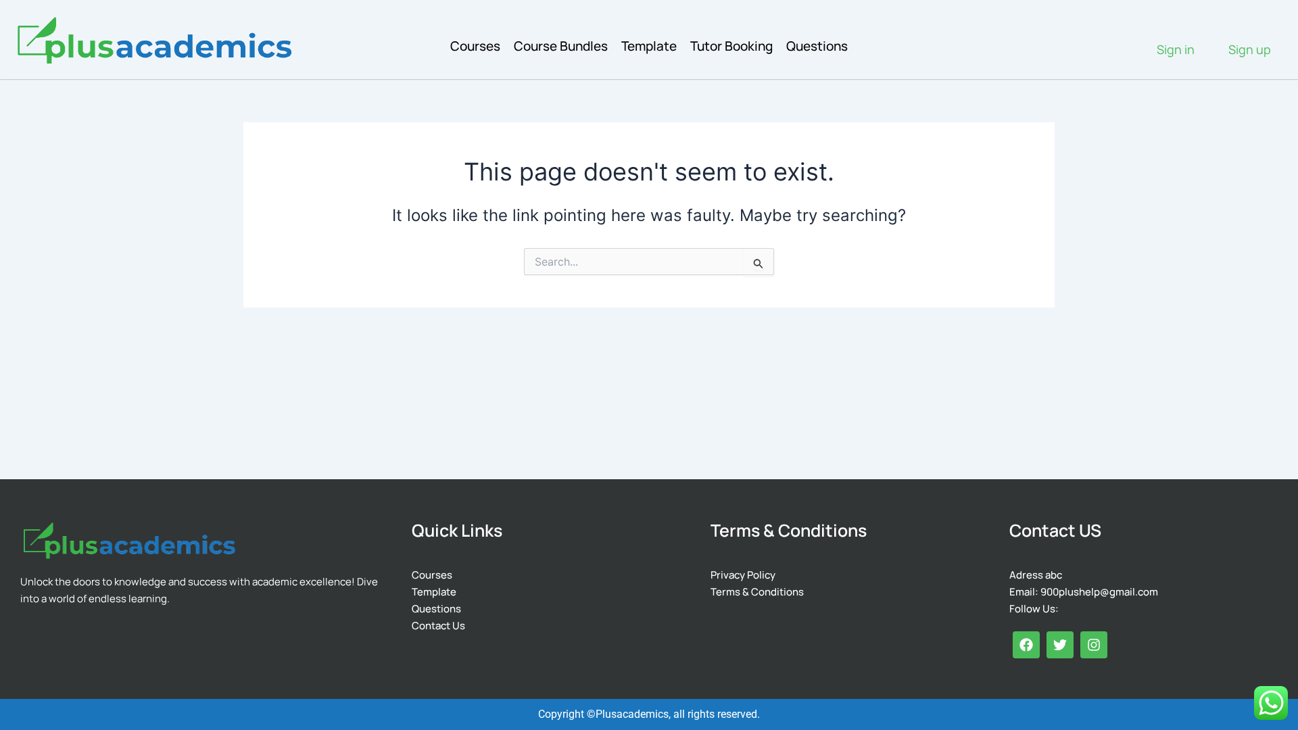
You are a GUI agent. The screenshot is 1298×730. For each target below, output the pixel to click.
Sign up (1249, 49)
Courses (475, 46)
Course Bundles (561, 46)
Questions (817, 46)
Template (649, 46)
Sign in (1176, 49)
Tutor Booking (731, 46)
